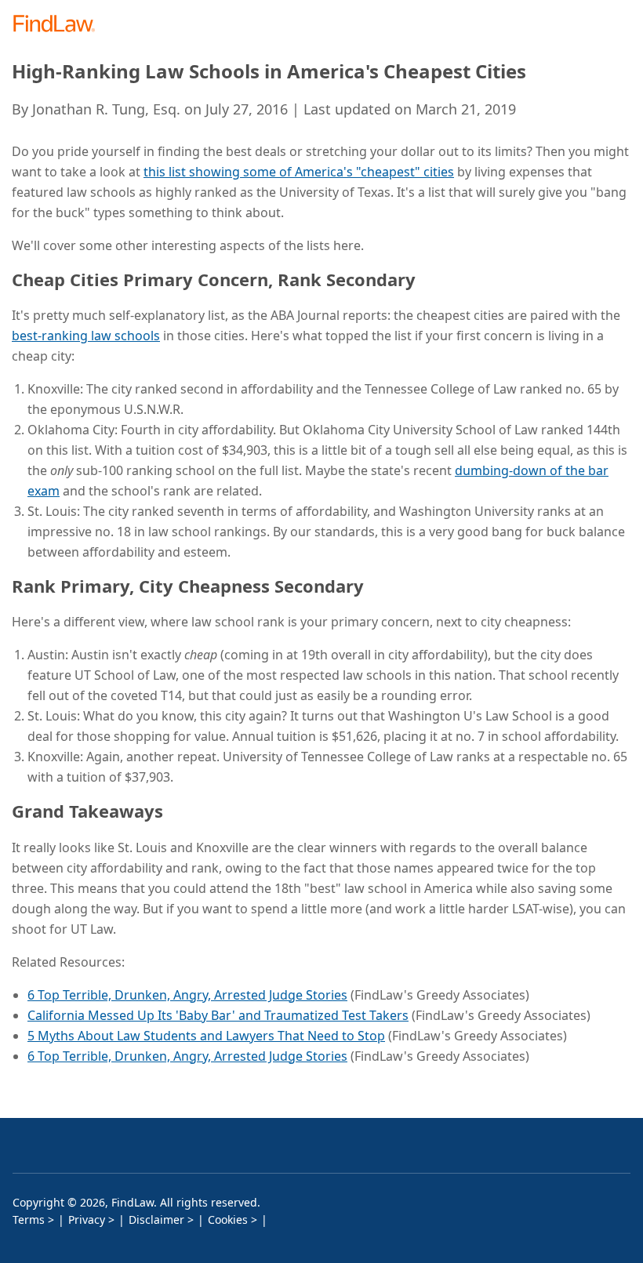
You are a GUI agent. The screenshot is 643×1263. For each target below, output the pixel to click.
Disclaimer (156, 1219)
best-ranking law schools (86, 335)
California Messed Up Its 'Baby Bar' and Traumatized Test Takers (218, 1015)
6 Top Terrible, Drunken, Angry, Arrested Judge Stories (187, 995)
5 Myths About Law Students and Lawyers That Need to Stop (206, 1035)
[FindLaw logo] (59, 24)
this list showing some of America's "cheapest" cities (298, 171)
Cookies (228, 1219)
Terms (29, 1219)
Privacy (86, 1219)
